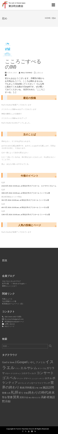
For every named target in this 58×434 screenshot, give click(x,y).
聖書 (10, 397)
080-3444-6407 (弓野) (13, 317)
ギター (7, 373)
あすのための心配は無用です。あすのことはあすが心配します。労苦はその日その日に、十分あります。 (28, 147)
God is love (8, 362)
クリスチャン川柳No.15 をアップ (14, 118)
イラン (17, 368)
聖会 (4, 397)
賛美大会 (24, 397)
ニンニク (35, 378)
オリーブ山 (42, 368)
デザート (27, 378)
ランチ (47, 383)
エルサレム (28, 368)
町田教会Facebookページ (14, 321)
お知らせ (39, 73)
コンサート (45, 373)
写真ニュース (7, 299)
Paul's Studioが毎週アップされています (16, 232)
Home (48, 18)
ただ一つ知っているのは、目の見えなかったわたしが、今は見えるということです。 (28, 158)
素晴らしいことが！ (9, 286)
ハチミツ (41, 378)
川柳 (40, 388)
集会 (30, 397)
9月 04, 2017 (12, 73)
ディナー (20, 378)
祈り (21, 393)
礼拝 (3, 182)
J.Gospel (21, 362)
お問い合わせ (10, 324)
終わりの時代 (38, 392)
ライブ (40, 383)
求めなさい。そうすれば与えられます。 (16, 141)
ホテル (48, 378)
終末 (51, 392)
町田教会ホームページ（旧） (13, 304)
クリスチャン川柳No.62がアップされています (18, 109)
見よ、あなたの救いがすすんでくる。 (15, 164)
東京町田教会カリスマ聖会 (11, 197)
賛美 (16, 397)
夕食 (36, 388)
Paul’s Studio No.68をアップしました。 (16, 123)
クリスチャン (16, 373)
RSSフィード (9, 326)
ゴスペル (9, 378)
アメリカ (40, 362)
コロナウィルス (28, 373)
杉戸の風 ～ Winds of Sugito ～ (14, 283)
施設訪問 (48, 387)
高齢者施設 (48, 397)
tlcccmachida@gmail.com (14, 319)
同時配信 (30, 388)
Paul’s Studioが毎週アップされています (16, 105)
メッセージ (32, 383)
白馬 (8, 393)
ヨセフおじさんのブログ (11, 281)
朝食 (4, 393)
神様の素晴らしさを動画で (11, 114)
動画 (22, 388)
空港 (26, 393)
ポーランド (22, 383)
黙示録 (6, 401)
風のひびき (36, 397)
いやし (31, 362)
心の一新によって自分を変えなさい (14, 152)
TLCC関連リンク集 (9, 301)
